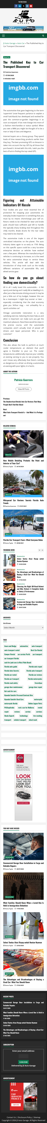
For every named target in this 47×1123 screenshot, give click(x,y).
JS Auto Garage (9, 43)
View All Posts (23, 389)
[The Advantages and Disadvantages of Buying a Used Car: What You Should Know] (23, 962)
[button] (3, 35)
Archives (7, 623)
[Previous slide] (39, 550)
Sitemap (37, 1117)
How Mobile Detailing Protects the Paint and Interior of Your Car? (23, 462)
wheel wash (33, 720)
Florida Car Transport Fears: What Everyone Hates (23, 539)
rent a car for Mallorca (26, 707)
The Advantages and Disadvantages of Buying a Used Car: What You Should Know (9, 560)
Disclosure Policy (25, 1117)
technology (24, 715)
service (27, 711)
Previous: (22, 401)
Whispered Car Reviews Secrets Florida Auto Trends (23, 501)
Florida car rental (10, 674)
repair (6, 711)
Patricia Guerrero (23, 380)
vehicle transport (20, 720)
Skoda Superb (9, 715)
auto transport (37, 646)
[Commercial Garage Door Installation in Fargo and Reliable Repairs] (23, 846)
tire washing (37, 715)
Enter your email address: (23, 1058)
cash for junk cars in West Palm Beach (17, 662)
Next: (23, 412)
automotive (24, 646)
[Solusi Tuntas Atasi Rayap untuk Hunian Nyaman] (23, 926)
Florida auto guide (10, 666)
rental (40, 707)
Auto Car (21, 43)
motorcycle (38, 699)
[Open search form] (43, 35)
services (39, 711)
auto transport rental (11, 650)
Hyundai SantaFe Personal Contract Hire (18, 695)
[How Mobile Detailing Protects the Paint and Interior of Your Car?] (23, 444)
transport (7, 720)
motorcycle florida (10, 703)
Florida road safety (11, 683)
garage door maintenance (13, 687)
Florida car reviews (35, 674)
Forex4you (38, 683)
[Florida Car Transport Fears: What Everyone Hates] (23, 523)
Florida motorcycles (35, 679)
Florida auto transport (34, 670)
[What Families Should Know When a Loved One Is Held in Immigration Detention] (23, 886)
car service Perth (24, 654)
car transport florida (11, 658)
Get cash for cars (10, 691)
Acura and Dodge (10, 646)
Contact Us (11, 1117)
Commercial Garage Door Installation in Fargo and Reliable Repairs (9, 589)
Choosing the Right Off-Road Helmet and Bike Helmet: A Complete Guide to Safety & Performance (9, 575)
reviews (17, 711)
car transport (37, 654)
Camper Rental (9, 654)
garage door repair (35, 687)
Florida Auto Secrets (11, 670)
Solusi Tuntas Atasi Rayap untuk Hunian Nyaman (22, 942)
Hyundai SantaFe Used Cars (14, 699)
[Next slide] (42, 550)
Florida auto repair (35, 666)
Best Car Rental (36, 650)
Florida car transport (11, 679)
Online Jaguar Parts (35, 703)
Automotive (21, 555)
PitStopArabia (9, 707)
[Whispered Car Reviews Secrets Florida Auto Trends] (23, 483)
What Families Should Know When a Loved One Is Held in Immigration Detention (9, 603)
